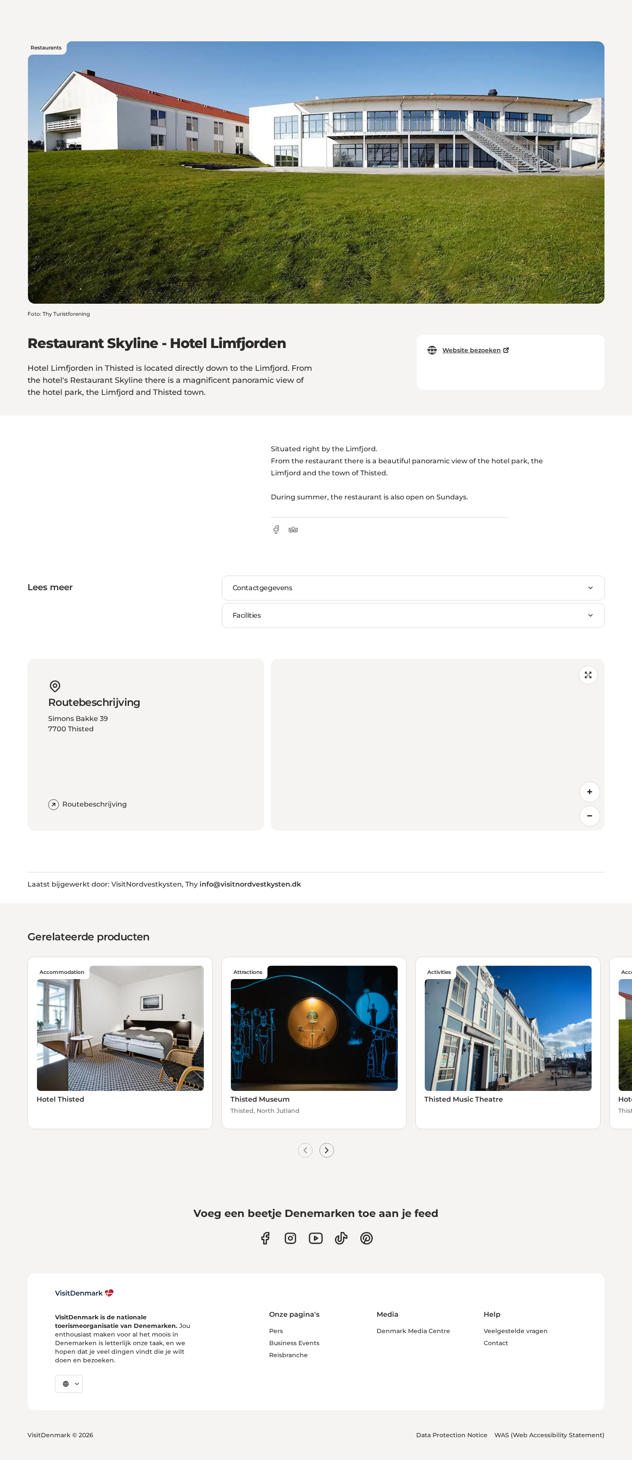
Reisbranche (288, 1355)
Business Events (294, 1343)
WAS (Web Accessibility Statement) (549, 1435)
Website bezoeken (471, 350)
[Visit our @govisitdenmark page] (341, 1238)
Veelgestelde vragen (516, 1331)
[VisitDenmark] (84, 1293)
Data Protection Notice (452, 1435)
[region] (437, 745)
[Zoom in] (590, 792)
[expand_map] (588, 674)
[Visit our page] (290, 1238)
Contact (496, 1343)
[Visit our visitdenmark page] (315, 1238)
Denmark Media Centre (413, 1331)
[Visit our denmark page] (265, 1238)
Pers (276, 1331)
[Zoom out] (590, 816)
